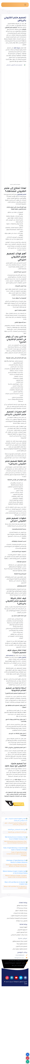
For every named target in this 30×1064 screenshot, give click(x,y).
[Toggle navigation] (25, 4)
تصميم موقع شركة (22, 944)
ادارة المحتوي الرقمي (21, 932)
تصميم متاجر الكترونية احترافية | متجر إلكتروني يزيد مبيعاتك (17, 920)
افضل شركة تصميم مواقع (20, 941)
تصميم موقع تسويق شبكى (19, 949)
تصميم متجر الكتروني (21, 946)
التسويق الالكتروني (22, 930)
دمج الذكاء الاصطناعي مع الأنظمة (17, 832)
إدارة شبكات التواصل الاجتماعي (19, 935)
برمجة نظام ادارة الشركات (20, 913)
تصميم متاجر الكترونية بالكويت (19, 916)
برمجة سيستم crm (22, 908)
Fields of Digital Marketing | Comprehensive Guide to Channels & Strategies (17, 854)
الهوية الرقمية (23, 927)
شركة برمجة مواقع (22, 905)
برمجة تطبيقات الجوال (21, 910)
